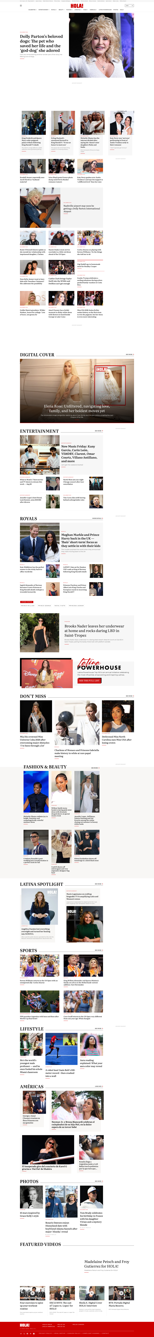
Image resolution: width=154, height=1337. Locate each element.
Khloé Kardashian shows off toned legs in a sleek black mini (86, 859)
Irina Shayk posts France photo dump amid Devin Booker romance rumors (61, 179)
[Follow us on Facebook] (21, 1333)
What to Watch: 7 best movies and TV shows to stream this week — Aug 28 (31, 481)
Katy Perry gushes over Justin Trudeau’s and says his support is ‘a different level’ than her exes (90, 179)
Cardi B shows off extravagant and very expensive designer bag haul (60, 870)
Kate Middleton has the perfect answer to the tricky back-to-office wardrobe (32, 569)
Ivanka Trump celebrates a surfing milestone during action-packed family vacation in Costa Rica (90, 281)
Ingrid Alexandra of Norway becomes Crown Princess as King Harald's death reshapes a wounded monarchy (32, 588)
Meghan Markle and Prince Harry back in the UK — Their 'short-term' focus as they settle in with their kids (80, 540)
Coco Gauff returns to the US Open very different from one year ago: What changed (83, 1017)
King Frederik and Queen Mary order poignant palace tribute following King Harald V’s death (32, 141)
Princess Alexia (84, 1)
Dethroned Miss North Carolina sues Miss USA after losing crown (117, 739)
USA (127, 5)
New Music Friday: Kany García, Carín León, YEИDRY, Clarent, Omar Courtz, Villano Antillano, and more (79, 453)
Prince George (44, 605)
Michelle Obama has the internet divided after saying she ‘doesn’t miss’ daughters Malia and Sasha (90, 142)
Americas (93, 9)
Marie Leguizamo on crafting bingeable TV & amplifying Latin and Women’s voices (82, 896)
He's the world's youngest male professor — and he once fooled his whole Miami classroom (31, 1066)
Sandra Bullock (100, 1)
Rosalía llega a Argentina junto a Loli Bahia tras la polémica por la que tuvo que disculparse (88, 1166)
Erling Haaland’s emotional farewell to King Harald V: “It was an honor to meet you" (61, 141)
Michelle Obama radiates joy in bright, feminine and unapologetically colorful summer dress (36, 819)
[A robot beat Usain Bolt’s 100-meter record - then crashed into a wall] (61, 1049)
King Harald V (31, 1)
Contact (105, 1333)
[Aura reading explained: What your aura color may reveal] (91, 1044)
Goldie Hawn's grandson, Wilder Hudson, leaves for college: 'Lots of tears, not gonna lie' (32, 312)
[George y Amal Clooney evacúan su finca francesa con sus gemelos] (34, 1102)
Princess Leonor (76, 605)
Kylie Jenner (108, 1)
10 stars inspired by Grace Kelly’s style (30, 1214)
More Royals (96, 518)
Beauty (61, 9)
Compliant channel (91, 1333)
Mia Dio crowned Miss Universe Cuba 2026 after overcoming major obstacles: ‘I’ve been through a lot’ (35, 741)
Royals (53, 9)
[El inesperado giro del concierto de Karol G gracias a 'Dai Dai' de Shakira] (48, 1149)
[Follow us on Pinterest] (31, 1333)
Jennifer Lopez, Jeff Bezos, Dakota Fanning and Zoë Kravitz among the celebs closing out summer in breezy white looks (86, 820)
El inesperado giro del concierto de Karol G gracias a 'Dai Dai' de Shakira (44, 1167)
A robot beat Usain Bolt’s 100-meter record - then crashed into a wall (60, 1072)
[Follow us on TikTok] (34, 1333)
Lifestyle (77, 9)
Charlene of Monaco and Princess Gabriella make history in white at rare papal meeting (77, 753)
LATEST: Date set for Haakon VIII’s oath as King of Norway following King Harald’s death (75, 569)
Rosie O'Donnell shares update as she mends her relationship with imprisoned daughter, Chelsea (33, 251)
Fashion (68, 9)
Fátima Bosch (123, 1)
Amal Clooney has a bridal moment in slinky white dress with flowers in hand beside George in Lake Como (60, 313)
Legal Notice (59, 1333)
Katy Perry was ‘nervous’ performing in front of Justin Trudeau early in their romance (120, 141)
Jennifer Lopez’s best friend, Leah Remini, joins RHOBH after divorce (31, 499)
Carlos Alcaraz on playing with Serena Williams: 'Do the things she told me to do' (89, 251)
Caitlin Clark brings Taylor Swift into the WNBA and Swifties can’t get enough (60, 281)
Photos (115, 9)
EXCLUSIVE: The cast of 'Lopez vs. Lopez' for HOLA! (61, 1305)
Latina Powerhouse (105, 9)
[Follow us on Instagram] (28, 1333)
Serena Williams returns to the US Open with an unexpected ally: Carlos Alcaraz (39, 981)
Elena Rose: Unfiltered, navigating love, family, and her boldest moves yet (77, 408)
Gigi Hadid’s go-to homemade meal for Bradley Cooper (88, 265)
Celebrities (32, 9)
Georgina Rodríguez (65, 1)
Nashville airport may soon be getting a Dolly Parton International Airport (82, 208)
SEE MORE (98, 431)
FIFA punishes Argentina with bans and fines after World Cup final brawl (39, 1017)
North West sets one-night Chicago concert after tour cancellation (73, 481)
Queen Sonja (39, 1)
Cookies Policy (74, 1333)
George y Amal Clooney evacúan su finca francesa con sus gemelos (31, 1119)
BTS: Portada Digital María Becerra (119, 1304)
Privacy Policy (45, 1333)
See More (129, 354)
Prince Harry (57, 1)
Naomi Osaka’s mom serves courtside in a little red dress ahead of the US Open (60, 251)
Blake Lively (115, 1)
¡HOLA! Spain (47, 1324)
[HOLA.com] (77, 6)
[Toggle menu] (21, 5)
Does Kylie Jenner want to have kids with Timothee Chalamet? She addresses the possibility (32, 281)
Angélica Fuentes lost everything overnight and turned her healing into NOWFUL (35, 931)
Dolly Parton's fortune (48, 1)
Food (85, 9)
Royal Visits (60, 605)
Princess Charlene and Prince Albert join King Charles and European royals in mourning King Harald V (75, 588)
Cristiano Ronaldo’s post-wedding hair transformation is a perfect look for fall (36, 860)
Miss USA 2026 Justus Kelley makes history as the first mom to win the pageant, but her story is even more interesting (90, 313)
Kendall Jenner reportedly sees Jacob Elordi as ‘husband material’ (32, 179)
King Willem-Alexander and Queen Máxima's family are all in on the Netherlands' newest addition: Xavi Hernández (81, 982)
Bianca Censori (92, 1)
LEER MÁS (98, 1086)
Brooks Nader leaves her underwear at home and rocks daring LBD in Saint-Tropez (94, 630)
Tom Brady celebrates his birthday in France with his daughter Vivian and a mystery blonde (91, 1218)
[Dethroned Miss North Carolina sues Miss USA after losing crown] (118, 716)
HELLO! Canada (78, 1324)
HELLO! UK (61, 1324)
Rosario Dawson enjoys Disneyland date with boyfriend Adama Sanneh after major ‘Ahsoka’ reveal (61, 1227)
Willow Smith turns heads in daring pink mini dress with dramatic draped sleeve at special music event (61, 812)
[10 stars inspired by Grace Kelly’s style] (31, 1197)
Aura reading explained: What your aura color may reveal (91, 1063)
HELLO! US (61, 1326)
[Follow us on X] (24, 1333)
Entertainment (43, 9)
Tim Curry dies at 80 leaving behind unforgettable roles (74, 498)
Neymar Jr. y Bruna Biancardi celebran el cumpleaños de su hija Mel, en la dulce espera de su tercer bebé (73, 1124)
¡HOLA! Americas (48, 1326)
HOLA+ (122, 9)
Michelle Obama (75, 1)
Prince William (27, 605)
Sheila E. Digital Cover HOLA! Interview (90, 1304)
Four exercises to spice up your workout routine (31, 1305)
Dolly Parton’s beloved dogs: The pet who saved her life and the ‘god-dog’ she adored (41, 43)
